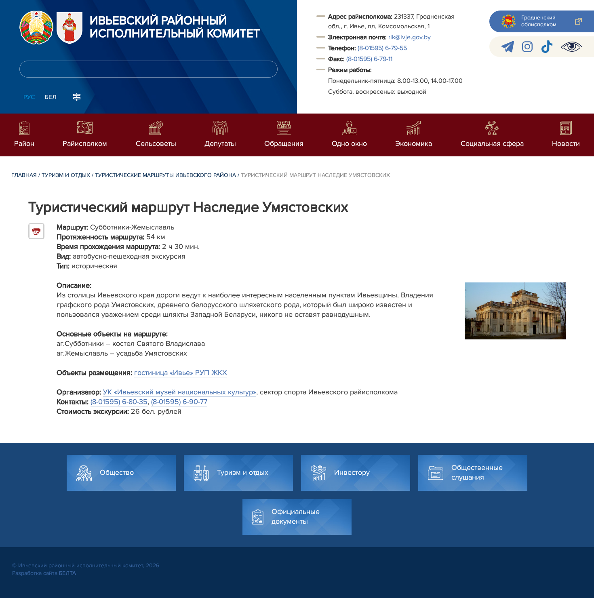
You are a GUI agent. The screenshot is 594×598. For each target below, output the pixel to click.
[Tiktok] (547, 46)
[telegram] (507, 47)
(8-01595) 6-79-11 (369, 59)
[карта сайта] (77, 96)
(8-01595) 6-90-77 (179, 401)
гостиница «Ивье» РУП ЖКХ (180, 372)
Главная (24, 175)
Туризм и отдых (66, 175)
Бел (51, 97)
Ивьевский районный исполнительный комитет (175, 27)
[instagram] (527, 47)
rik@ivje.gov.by (409, 37)
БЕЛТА (67, 573)
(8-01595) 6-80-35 (119, 401)
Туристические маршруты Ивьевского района (165, 175)
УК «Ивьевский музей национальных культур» (179, 391)
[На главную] (36, 27)
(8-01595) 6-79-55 (382, 48)
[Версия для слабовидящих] (571, 47)
